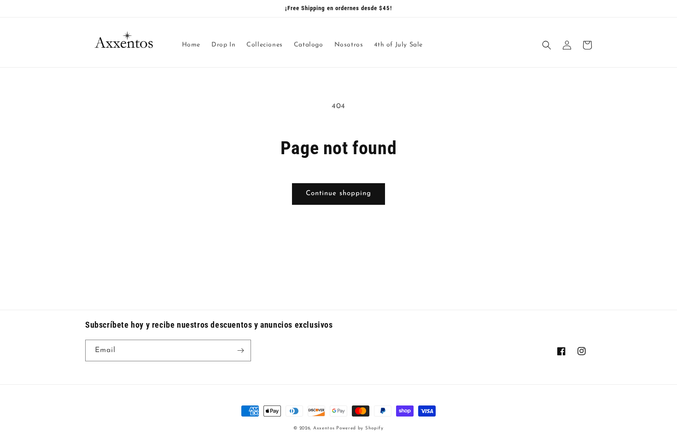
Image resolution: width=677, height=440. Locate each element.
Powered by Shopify (360, 428)
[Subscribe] (240, 350)
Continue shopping (338, 193)
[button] (547, 45)
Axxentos (324, 428)
